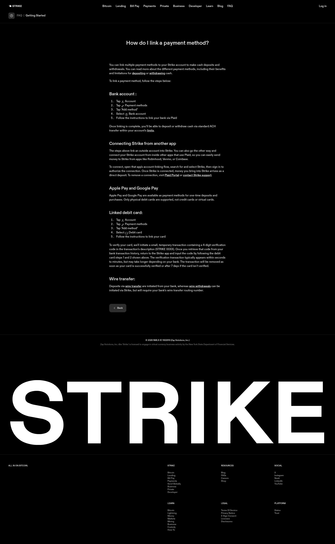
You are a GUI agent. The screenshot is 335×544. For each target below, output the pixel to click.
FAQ (230, 6)
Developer (195, 6)
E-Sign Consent (228, 516)
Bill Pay (134, 6)
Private (164, 6)
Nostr (277, 478)
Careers (225, 478)
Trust (276, 513)
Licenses (225, 519)
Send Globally (174, 484)
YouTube (278, 484)
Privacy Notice (228, 513)
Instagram (279, 476)
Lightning (172, 513)
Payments (149, 6)
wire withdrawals (200, 286)
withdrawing (157, 73)
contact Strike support (197, 175)
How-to (171, 530)
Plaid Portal (172, 175)
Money (171, 516)
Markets (171, 519)
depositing (138, 73)
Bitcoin (106, 6)
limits (150, 130)
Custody (172, 527)
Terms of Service (229, 510)
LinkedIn (278, 481)
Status (277, 510)
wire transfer (133, 286)
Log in (323, 6)
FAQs (223, 476)
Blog (220, 6)
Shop (223, 481)
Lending (121, 6)
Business (179, 6)
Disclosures (226, 522)
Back (120, 308)
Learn (209, 6)
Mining (171, 522)
